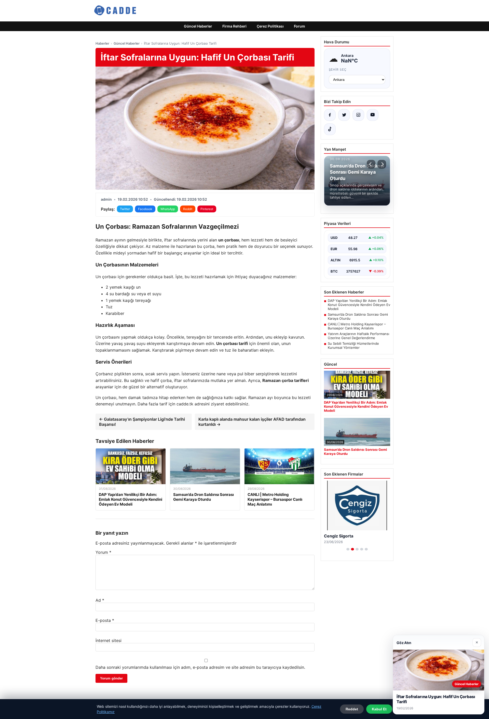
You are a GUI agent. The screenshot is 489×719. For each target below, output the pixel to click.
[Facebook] (330, 115)
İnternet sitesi (108, 640)
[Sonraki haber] (381, 164)
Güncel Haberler (198, 26)
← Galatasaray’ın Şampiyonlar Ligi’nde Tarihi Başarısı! (142, 422)
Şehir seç (338, 69)
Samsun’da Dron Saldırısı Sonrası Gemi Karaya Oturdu (358, 316)
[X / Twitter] (344, 115)
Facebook (145, 209)
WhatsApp (167, 209)
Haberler (102, 43)
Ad (100, 600)
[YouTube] (372, 115)
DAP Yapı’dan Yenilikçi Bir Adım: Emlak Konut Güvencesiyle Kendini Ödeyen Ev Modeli (359, 305)
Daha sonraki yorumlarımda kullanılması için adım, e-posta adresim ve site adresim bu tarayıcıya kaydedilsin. (200, 667)
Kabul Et (379, 709)
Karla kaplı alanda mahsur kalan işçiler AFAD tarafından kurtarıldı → (252, 422)
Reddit (187, 209)
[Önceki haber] (371, 164)
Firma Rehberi (234, 26)
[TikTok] (330, 129)
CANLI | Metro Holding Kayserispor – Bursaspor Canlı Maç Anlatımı (357, 326)
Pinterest (206, 209)
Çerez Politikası (270, 26)
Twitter (125, 209)
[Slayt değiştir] (347, 549)
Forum (299, 26)
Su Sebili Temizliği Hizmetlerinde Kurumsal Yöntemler (353, 345)
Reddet (352, 709)
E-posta (105, 620)
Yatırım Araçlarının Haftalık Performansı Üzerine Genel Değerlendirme (358, 336)
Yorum (103, 552)
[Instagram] (358, 115)
